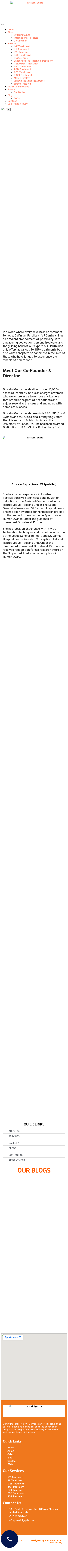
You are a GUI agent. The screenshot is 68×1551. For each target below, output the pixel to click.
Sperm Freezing (22, 83)
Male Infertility (22, 78)
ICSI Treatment (22, 52)
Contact (12, 101)
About (11, 32)
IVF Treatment (22, 46)
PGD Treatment (22, 69)
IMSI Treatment (22, 55)
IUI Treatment (21, 49)
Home (11, 29)
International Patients (26, 37)
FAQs (17, 98)
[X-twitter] (16, 1529)
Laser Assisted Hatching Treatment (33, 60)
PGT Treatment (22, 66)
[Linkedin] (35, 1529)
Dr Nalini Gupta (22, 35)
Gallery (11, 89)
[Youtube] (44, 1529)
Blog (10, 95)
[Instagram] (25, 1529)
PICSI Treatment (23, 75)
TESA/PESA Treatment (27, 63)
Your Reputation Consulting (53, 1541)
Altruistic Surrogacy (18, 86)
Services (12, 43)
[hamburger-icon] (2, 24)
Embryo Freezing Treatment (29, 80)
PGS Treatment (22, 72)
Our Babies (19, 92)
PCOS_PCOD (21, 57)
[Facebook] (7, 1529)
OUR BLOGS (34, 1170)
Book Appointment (18, 103)
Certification (20, 40)
